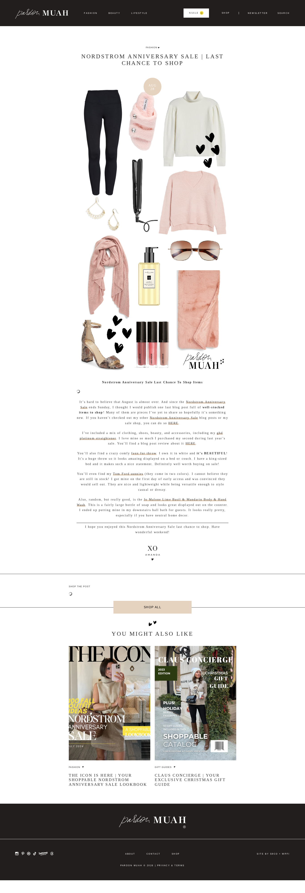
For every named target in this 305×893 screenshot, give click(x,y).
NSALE (194, 13)
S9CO (274, 854)
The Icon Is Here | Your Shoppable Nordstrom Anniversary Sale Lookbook (108, 780)
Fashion (90, 13)
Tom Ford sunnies (128, 474)
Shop (226, 13)
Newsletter (258, 13)
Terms (179, 865)
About (130, 854)
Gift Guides (163, 767)
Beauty (114, 13)
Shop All (152, 607)
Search (284, 13)
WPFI (286, 854)
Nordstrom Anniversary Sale (174, 417)
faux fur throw (143, 453)
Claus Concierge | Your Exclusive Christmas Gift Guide (190, 780)
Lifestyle (139, 13)
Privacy (163, 865)
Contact (153, 854)
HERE (173, 423)
